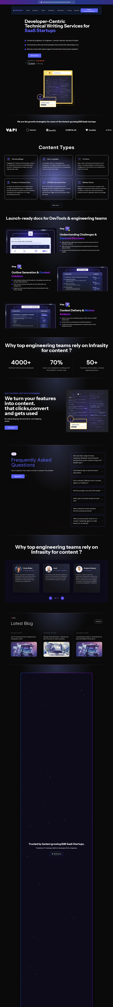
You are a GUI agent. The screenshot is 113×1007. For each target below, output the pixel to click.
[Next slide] (62, 598)
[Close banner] (73, 2)
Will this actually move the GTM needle (86, 491)
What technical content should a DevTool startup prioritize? (84, 510)
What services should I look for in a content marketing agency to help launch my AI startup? (85, 521)
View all (98, 621)
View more (55, 205)
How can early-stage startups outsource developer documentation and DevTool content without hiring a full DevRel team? (87, 459)
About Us (76, 10)
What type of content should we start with (86, 499)
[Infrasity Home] (18, 10)
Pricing (69, 10)
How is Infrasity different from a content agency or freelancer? (87, 482)
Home (28, 10)
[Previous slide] (50, 598)
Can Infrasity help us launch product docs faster (85, 471)
